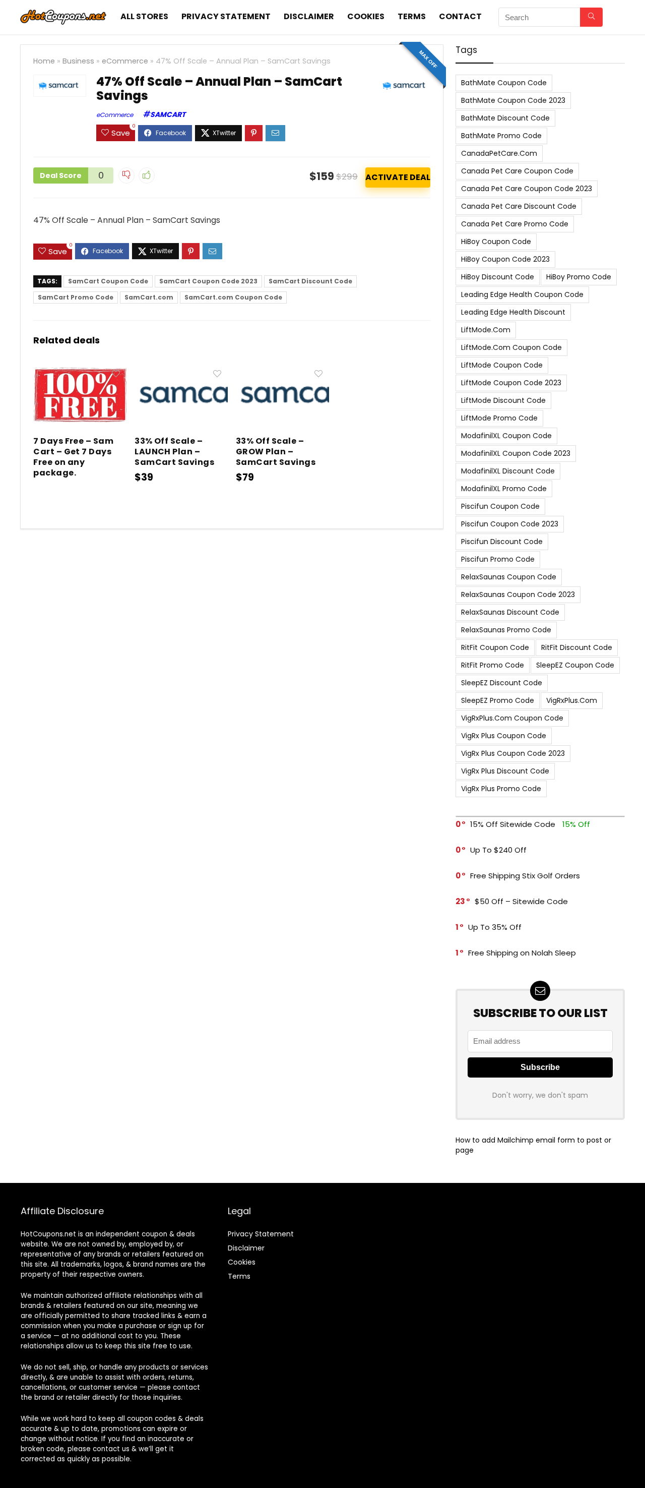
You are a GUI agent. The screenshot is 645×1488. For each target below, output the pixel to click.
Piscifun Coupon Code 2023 (509, 524)
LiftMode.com (485, 330)
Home (44, 61)
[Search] (591, 17)
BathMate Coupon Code (504, 83)
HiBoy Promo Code (578, 277)
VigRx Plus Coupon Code (503, 736)
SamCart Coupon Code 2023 (208, 281)
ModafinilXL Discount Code (508, 471)
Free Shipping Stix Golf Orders (525, 875)
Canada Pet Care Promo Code (514, 224)
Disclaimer (309, 16)
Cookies (365, 16)
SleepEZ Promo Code (497, 700)
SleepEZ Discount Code (501, 683)
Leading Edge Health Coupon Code (522, 294)
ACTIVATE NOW (397, 177)
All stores (144, 16)
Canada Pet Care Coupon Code (517, 171)
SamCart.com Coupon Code (233, 297)
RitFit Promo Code (492, 665)
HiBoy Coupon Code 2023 (505, 259)
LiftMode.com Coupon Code (511, 347)
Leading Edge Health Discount (513, 312)
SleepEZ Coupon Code (575, 665)
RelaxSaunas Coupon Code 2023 (518, 594)
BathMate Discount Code (505, 118)
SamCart (167, 114)
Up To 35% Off (495, 927)
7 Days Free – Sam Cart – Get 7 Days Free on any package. (73, 457)
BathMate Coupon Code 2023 (513, 100)
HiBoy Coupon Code (496, 241)
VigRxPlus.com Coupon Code (512, 718)
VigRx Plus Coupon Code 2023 (513, 753)
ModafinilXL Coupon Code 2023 (515, 453)
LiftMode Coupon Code (502, 365)
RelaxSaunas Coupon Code (508, 577)
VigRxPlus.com (571, 700)
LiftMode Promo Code (499, 418)
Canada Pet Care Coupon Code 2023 (526, 189)
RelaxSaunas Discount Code (510, 612)
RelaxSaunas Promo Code (506, 630)
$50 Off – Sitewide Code (521, 901)
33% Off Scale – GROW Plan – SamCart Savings (275, 451)
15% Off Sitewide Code (512, 824)
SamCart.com (148, 297)
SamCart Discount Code (310, 281)
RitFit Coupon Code (495, 647)
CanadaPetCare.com (499, 153)
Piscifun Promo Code (498, 559)
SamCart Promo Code (75, 297)
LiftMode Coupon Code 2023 (511, 383)
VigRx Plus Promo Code (501, 789)
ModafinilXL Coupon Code (506, 436)
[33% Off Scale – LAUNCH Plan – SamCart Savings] (181, 371)
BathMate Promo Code (501, 136)
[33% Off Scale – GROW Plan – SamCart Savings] (282, 371)
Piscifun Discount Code (502, 542)
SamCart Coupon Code (108, 281)
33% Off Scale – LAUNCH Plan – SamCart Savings (174, 451)
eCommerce (125, 61)
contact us (111, 1449)
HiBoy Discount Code (497, 277)
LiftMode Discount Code (503, 400)
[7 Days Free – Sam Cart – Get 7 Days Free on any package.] (79, 371)
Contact (460, 16)
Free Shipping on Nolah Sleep (522, 952)
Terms (412, 16)
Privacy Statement (226, 16)
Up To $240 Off (498, 850)
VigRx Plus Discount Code (505, 771)
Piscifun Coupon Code (500, 506)
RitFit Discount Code (576, 647)
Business (78, 61)
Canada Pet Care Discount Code (518, 206)
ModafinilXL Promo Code (504, 489)
